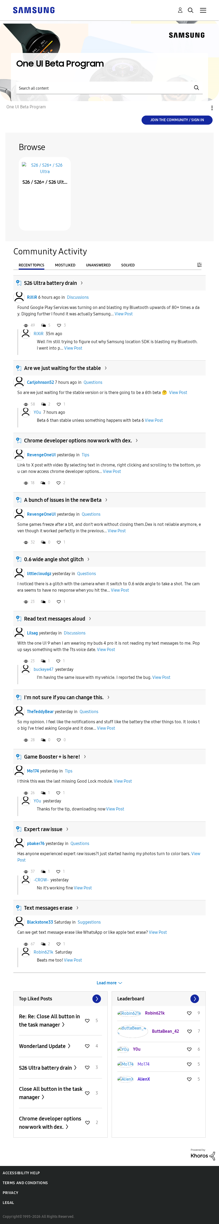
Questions (93, 382)
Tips (85, 454)
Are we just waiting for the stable (62, 368)
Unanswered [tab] (98, 265)
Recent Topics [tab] (31, 265)
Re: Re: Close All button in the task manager (49, 1020)
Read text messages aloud (54, 618)
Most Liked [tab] (65, 265)
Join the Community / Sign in (177, 120)
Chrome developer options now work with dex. (78, 440)
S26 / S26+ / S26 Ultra (44, 182)
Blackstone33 (40, 922)
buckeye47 (43, 669)
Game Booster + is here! (52, 756)
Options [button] (203, 108)
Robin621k (43, 952)
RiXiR (32, 297)
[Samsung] (33, 9)
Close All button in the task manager (51, 1093)
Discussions (78, 297)
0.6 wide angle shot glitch (54, 559)
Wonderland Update (43, 1046)
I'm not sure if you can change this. (64, 697)
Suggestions (89, 922)
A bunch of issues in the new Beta (62, 500)
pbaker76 (36, 843)
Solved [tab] (128, 265)
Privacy (10, 1193)
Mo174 (33, 771)
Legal (8, 1202)
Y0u (37, 412)
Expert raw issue (43, 829)
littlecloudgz (39, 573)
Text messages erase (48, 908)
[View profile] (19, 297)
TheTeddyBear (40, 711)
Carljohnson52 (40, 382)
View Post (124, 313)
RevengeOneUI (41, 454)
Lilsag (32, 633)
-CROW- (41, 879)
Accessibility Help (21, 1173)
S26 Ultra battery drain (50, 283)
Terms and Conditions (25, 1183)
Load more (107, 982)
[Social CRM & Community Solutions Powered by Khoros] (203, 1154)
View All (60, 999)
